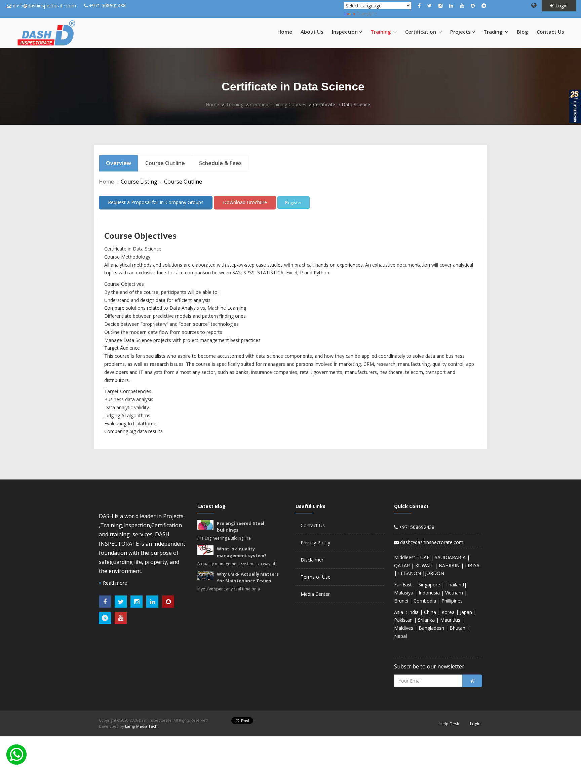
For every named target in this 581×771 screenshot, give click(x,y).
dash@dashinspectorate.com (44, 5)
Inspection (345, 31)
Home (284, 31)
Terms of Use (316, 577)
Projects (460, 31)
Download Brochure (245, 202)
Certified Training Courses (278, 104)
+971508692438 (416, 527)
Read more (114, 583)
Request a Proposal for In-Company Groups (155, 202)
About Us (312, 31)
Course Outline (165, 163)
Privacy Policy (315, 542)
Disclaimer (312, 559)
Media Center (315, 594)
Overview (118, 163)
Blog (522, 31)
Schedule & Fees (220, 163)
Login (561, 5)
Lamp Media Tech (141, 726)
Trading (493, 31)
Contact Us (550, 31)
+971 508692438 (107, 5)
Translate (366, 13)
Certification (421, 31)
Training (381, 31)
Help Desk (449, 724)
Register (293, 202)
